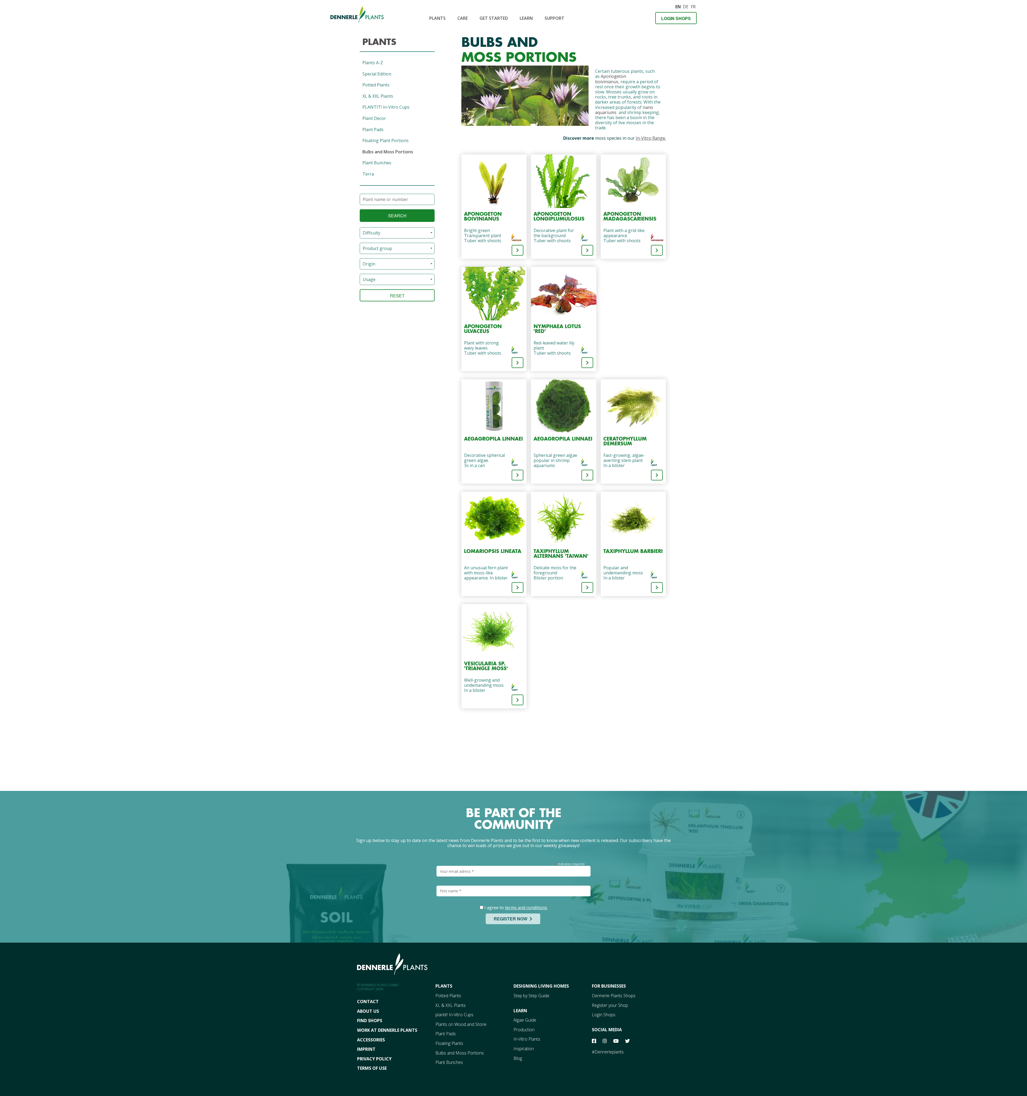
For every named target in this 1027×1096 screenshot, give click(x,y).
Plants (437, 18)
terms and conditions (526, 908)
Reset (397, 296)
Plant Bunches (376, 163)
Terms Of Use (372, 1068)
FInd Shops (369, 1020)
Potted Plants (375, 85)
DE (685, 6)
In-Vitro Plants (527, 1039)
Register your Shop (610, 1005)
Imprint (366, 1049)
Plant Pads (373, 129)
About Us (368, 1011)
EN (678, 6)
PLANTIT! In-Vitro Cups (385, 107)
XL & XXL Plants (377, 96)
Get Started (494, 18)
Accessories (371, 1040)
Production (524, 1030)
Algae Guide (525, 1020)
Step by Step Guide (531, 996)
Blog (518, 1058)
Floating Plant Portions (385, 140)
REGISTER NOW (512, 919)
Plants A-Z (372, 63)
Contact (368, 1001)
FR (693, 6)
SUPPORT (554, 18)
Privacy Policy (374, 1059)
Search (397, 216)
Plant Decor (374, 118)
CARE (462, 18)
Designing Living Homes (541, 986)
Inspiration (524, 1049)
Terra (368, 174)
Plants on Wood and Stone (460, 1024)
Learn (526, 18)
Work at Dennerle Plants (387, 1030)
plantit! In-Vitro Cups (454, 1015)
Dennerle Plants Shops (613, 996)
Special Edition (376, 74)
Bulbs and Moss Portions (387, 152)
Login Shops (676, 18)
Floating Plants (449, 1043)
